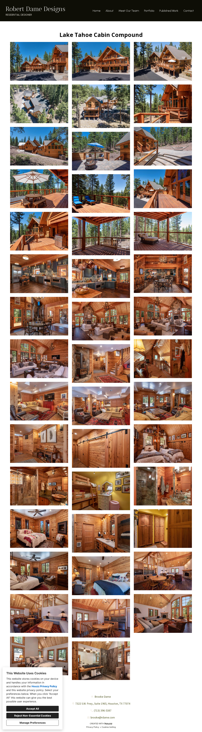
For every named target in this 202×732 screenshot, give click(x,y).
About (109, 10)
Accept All (32, 708)
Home (97, 10)
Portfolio (149, 10)
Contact (188, 10)
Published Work (168, 10)
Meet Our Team (129, 10)
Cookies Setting (109, 727)
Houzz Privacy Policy (44, 686)
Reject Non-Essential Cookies (32, 715)
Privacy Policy (92, 727)
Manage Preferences (33, 722)
